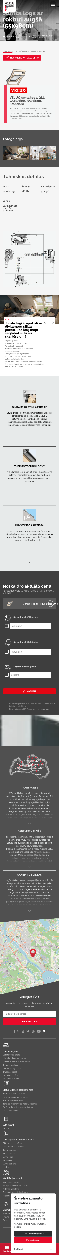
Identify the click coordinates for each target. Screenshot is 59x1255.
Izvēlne (7, 1251)
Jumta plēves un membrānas (18, 1139)
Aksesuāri (7, 1196)
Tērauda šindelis (10, 1065)
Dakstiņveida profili (11, 1055)
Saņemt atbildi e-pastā (24, 667)
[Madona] (35, 767)
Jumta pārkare (9, 1164)
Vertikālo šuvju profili (12, 1068)
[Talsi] (18, 764)
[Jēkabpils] (37, 772)
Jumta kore (8, 1157)
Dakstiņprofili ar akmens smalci (17, 1061)
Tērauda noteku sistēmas (14, 1093)
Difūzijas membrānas (12, 1143)
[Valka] (36, 758)
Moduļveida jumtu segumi (15, 1058)
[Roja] (21, 762)
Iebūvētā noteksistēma (13, 1100)
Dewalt (6, 1220)
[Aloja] (32, 759)
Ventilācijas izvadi (12, 1178)
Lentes (6, 1167)
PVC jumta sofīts (10, 1111)
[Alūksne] (41, 762)
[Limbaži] (31, 762)
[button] (33, 953)
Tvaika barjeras (9, 1150)
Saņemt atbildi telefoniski (25, 642)
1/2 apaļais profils (11, 1079)
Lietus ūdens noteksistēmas (18, 1089)
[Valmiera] (34, 761)
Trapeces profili (10, 1072)
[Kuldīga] (18, 768)
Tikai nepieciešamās (33, 1234)
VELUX (6, 1128)
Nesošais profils (10, 1075)
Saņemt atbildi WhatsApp (25, 617)
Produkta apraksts (38, 51)
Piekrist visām (33, 1240)
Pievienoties (29, 1021)
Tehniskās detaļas (21, 51)
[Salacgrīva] (29, 757)
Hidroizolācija (9, 1153)
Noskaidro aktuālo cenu (24, 58)
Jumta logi (8, 1124)
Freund (6, 1217)
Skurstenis (7, 1160)
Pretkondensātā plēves (13, 1146)
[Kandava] (19, 765)
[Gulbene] (38, 765)
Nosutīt (31, 691)
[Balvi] (42, 764)
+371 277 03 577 (41, 709)
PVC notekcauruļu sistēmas (15, 1097)
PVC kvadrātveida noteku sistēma (18, 1107)
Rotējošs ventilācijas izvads (15, 1185)
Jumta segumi (10, 1051)
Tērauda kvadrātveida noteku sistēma (20, 1104)
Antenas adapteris (11, 1189)
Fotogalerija (7, 51)
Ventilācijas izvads (11, 1182)
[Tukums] (22, 766)
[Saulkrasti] (29, 763)
